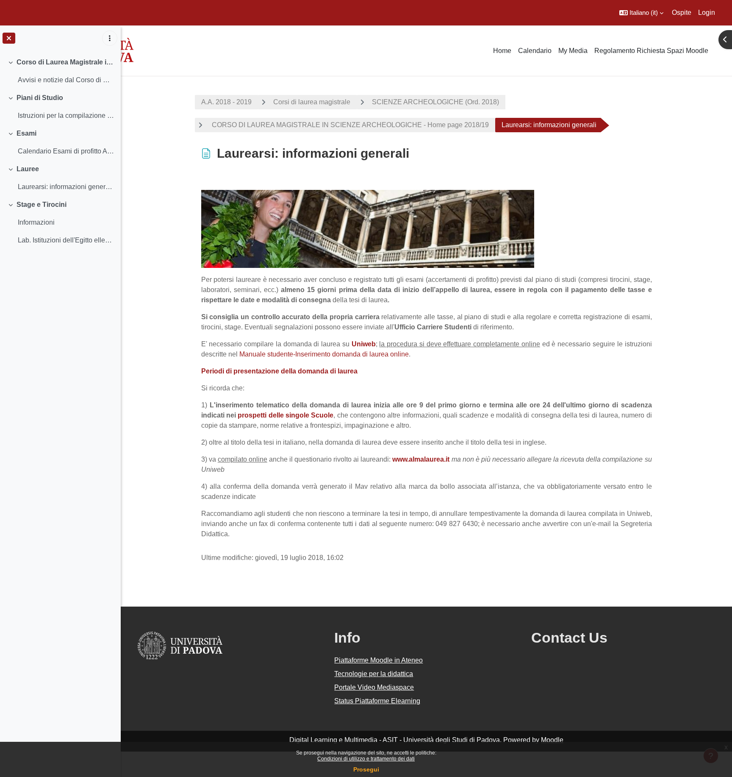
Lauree (28, 169)
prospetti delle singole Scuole (284, 415)
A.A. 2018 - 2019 (226, 102)
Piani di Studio (40, 97)
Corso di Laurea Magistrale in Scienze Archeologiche (65, 62)
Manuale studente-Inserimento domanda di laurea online (324, 354)
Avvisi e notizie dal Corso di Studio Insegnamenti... (66, 80)
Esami (26, 133)
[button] (641, 12)
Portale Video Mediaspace (374, 687)
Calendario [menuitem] (535, 50)
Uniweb (364, 344)
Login (706, 12)
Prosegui (366, 769)
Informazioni (36, 222)
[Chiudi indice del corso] (9, 38)
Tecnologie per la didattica (373, 673)
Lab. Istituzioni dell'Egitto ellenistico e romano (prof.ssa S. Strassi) (66, 240)
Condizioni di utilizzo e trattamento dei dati (366, 759)
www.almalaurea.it (420, 459)
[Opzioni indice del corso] (109, 38)
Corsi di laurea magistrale (311, 102)
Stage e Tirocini (42, 204)
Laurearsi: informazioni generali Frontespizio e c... (66, 186)
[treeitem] (60, 71)
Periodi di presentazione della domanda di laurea (279, 371)
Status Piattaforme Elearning (377, 701)
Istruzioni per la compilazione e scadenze (66, 115)
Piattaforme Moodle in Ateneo (378, 660)
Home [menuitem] (502, 50)
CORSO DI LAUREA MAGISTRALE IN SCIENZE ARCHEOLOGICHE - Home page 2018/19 (349, 124)
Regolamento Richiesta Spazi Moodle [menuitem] (651, 50)
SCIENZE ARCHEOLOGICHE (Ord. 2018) (435, 102)
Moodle (552, 740)
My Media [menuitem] (573, 50)
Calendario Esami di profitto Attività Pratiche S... (66, 151)
